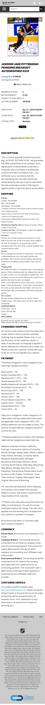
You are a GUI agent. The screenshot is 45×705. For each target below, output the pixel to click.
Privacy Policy (28, 617)
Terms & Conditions (10, 617)
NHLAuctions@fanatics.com (13, 590)
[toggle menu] (4, 9)
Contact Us (22, 622)
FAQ (41, 617)
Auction (26, 121)
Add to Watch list (23, 84)
